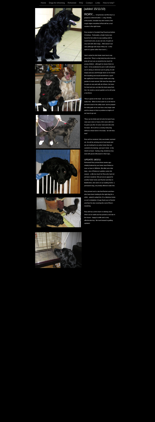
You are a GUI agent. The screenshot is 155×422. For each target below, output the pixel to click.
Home (43, 3)
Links (98, 3)
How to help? (108, 3)
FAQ (81, 3)
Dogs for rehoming (57, 3)
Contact (89, 3)
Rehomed (72, 3)
